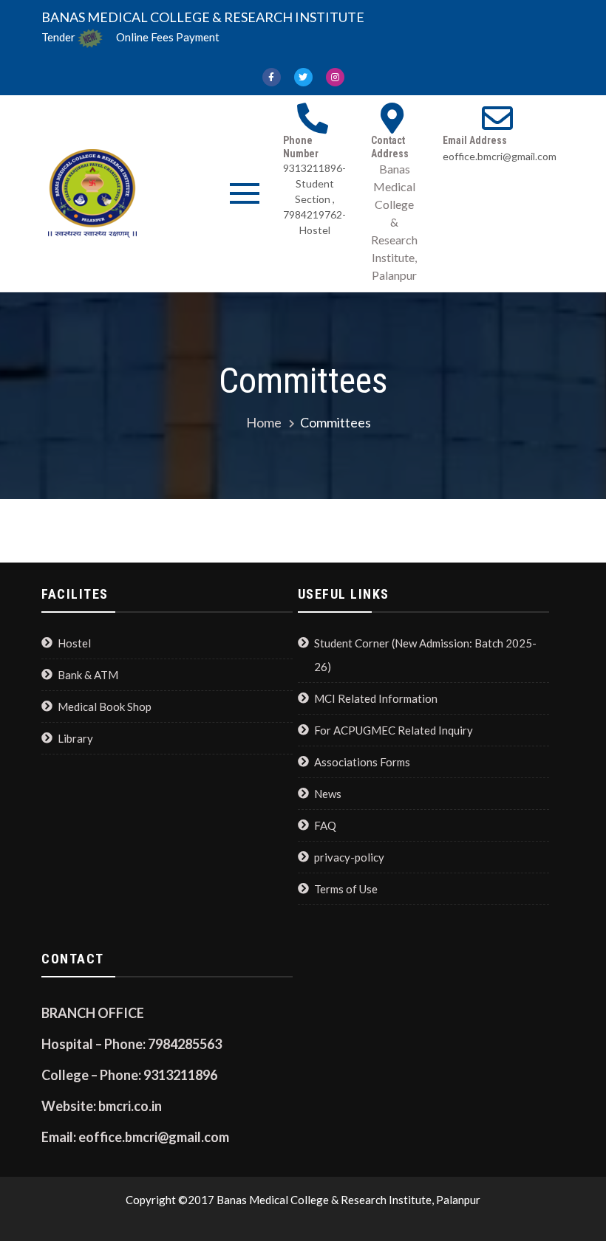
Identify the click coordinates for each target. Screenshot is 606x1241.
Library (75, 738)
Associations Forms (362, 762)
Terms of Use (346, 888)
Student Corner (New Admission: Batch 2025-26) (425, 654)
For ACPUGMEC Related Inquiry (393, 730)
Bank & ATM (88, 674)
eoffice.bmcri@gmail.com (499, 156)
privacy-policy (349, 857)
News (327, 793)
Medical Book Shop (105, 706)
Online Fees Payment (167, 37)
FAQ (325, 825)
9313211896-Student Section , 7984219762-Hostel (314, 199)
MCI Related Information (376, 698)
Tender (58, 37)
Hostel (74, 643)
